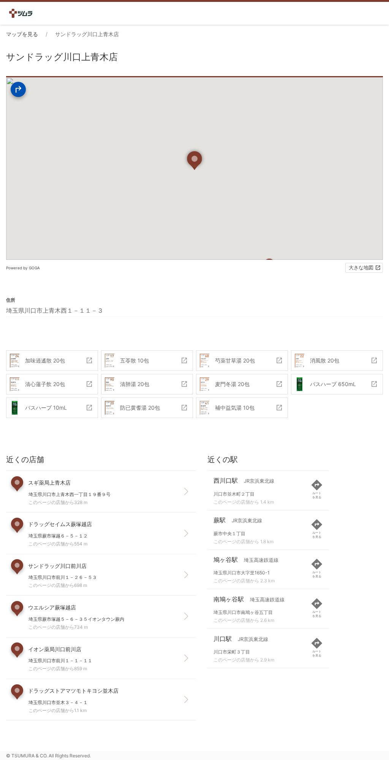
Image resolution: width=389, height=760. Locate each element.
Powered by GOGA (23, 268)
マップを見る (22, 34)
